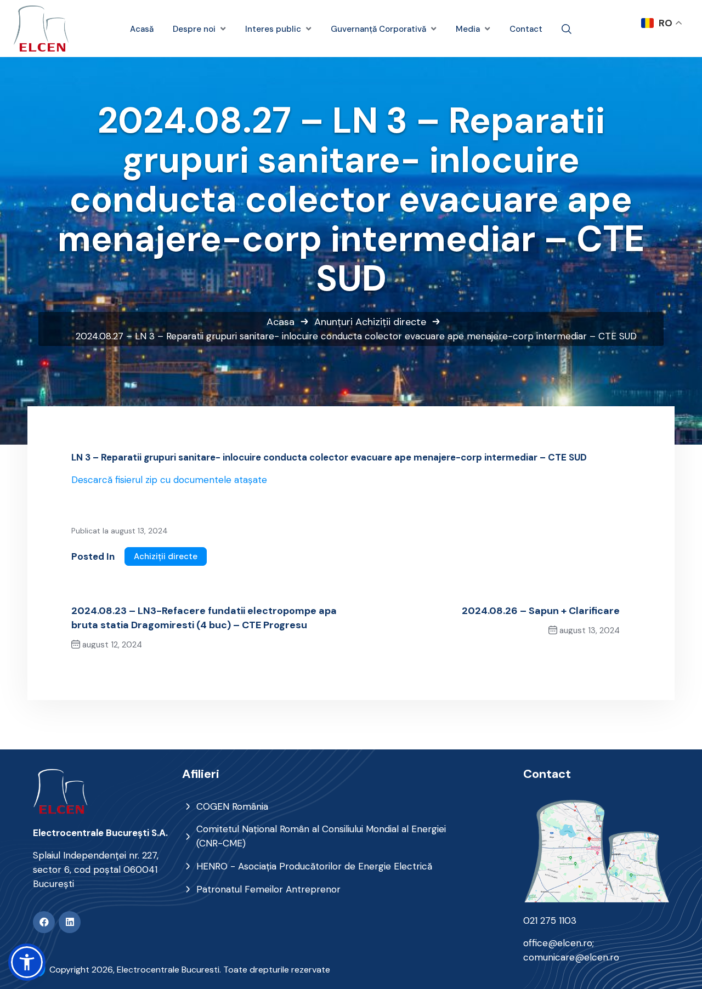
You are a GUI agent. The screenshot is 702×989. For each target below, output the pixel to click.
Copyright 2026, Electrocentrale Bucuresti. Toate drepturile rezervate (189, 969)
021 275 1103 (549, 920)
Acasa (281, 321)
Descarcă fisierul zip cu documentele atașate (169, 480)
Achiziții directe (390, 321)
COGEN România (232, 806)
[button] (27, 962)
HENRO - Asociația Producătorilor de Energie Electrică (314, 866)
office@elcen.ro (557, 943)
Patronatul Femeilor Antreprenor (268, 889)
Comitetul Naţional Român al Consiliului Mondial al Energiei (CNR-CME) (321, 836)
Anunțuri (333, 321)
